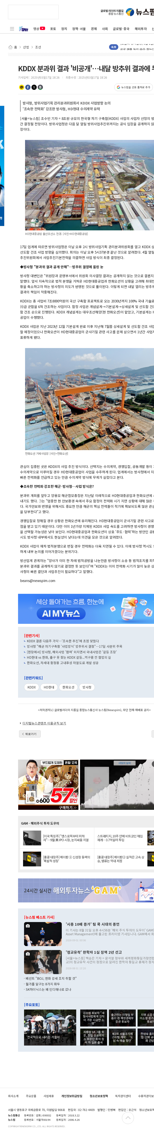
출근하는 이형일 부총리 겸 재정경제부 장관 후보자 (122, 1018)
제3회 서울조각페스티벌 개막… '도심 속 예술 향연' (122, 1037)
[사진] (43, 933)
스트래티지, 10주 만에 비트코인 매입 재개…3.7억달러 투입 (120, 838)
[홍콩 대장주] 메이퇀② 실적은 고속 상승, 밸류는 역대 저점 (120, 859)
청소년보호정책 (99, 1096)
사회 (105, 28)
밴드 (40, 87)
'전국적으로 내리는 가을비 (43, 1037)
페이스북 (27, 87)
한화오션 (68, 687)
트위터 (34, 87)
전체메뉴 (12, 28)
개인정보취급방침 (71, 1096)
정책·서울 (79, 28)
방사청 (86, 687)
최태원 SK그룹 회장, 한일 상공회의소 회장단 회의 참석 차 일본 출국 (93, 1037)
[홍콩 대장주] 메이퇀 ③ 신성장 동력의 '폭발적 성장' (66, 859)
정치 (64, 28)
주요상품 (31, 1096)
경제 (94, 28)
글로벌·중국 (121, 28)
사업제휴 (49, 1096)
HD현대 (49, 687)
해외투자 (141, 28)
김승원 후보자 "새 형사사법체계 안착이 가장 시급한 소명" (93, 1018)
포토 (53, 28)
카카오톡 (21, 87)
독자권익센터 (123, 1096)
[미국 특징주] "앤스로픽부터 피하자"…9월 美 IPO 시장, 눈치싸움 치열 (66, 838)
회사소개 (13, 1096)
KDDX (31, 687)
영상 (36, 28)
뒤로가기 (30, 734)
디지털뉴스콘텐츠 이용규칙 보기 (44, 723)
